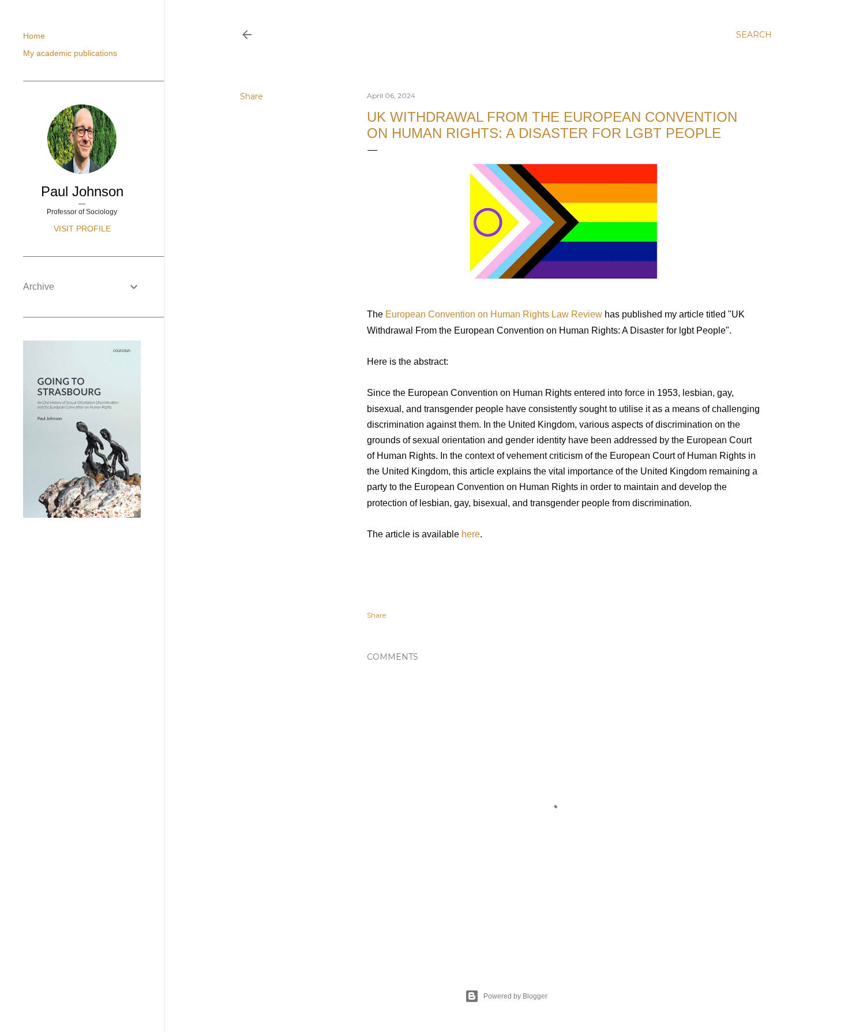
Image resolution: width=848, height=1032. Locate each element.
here (470, 534)
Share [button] (251, 96)
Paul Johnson (82, 191)
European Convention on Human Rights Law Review (493, 314)
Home (34, 35)
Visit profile (82, 228)
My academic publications (70, 53)
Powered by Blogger (515, 996)
